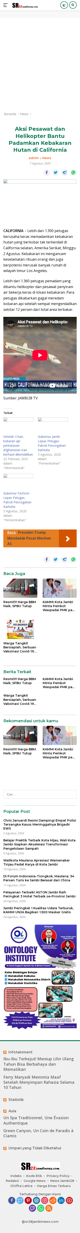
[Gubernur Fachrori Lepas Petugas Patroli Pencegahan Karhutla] (18, 482)
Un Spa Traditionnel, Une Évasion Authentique (36, 1120)
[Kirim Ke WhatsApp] (73, 172)
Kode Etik (34, 1176)
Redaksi (12, 1181)
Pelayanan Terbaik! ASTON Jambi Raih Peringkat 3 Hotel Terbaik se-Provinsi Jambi (39, 894)
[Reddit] (52, 1201)
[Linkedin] (61, 1201)
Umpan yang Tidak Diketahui (34, 1148)
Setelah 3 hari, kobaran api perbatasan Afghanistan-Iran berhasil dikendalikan (18, 445)
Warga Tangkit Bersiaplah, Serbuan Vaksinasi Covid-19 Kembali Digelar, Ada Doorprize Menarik (20, 647)
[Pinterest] (28, 1201)
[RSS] (48, 1208)
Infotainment (20, 1052)
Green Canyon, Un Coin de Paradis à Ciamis (38, 1133)
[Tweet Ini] (55, 172)
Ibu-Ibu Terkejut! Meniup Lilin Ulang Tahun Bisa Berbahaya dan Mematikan (38, 1064)
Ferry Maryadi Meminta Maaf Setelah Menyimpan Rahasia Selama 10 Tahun (38, 1082)
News (46, 158)
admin (34, 158)
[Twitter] (20, 1201)
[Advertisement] (40, 65)
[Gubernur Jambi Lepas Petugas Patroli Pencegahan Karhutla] (53, 425)
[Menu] (6, 5)
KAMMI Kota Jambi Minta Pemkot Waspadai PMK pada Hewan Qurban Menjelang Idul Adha (60, 606)
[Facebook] (11, 1201)
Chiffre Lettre (21, 1186)
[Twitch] (32, 1208)
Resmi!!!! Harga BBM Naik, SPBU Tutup (19, 604)
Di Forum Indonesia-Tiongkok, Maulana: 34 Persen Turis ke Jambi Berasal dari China (38, 878)
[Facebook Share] (46, 172)
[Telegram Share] (64, 172)
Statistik (16, 1100)
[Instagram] (44, 1201)
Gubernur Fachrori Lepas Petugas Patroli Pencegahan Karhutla (17, 500)
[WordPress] (36, 1201)
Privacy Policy (58, 1176)
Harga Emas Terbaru (54, 1186)
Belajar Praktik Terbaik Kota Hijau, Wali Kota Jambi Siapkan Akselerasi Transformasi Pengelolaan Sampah (39, 844)
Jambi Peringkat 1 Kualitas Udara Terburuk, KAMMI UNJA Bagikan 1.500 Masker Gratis (38, 910)
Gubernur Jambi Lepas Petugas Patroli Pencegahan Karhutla (52, 443)
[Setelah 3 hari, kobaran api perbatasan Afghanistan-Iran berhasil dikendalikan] (18, 425)
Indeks (16, 1176)
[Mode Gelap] (64, 5)
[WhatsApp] (40, 1208)
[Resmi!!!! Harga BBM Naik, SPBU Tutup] (20, 588)
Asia (12, 1111)
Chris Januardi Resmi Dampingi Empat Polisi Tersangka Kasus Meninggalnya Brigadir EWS (39, 824)
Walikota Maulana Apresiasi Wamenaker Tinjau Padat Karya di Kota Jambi (36, 862)
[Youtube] (69, 1201)
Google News (35, 1181)
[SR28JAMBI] (24, 5)
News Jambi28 (62, 1181)
